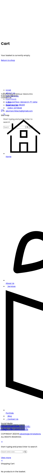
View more (6, 457)
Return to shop (8, 60)
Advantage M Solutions (30, 434)
